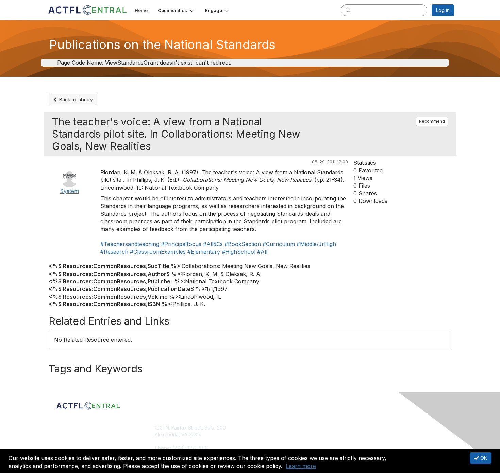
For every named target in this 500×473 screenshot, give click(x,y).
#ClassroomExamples (158, 251)
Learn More (266, 441)
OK (483, 458)
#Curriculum (279, 244)
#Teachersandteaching (129, 244)
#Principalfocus (181, 244)
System (69, 191)
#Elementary (203, 251)
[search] (348, 9)
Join (257, 428)
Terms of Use (366, 434)
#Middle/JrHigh (316, 244)
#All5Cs (213, 244)
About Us (361, 428)
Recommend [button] (432, 121)
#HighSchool (238, 251)
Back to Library (75, 99)
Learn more (301, 465)
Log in (443, 10)
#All (262, 251)
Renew (260, 434)
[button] (176, 10)
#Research (114, 251)
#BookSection (242, 244)
